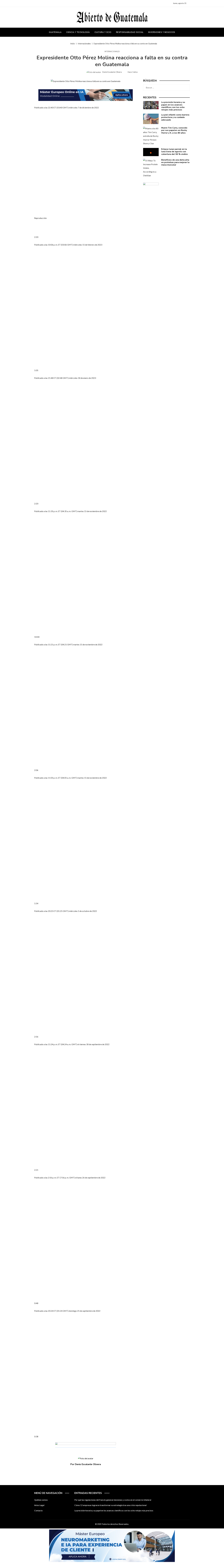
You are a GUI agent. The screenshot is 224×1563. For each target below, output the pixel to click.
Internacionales (112, 51)
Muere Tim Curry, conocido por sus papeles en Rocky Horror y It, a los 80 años (174, 130)
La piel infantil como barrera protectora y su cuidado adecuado (175, 117)
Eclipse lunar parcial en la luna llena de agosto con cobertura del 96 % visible (174, 151)
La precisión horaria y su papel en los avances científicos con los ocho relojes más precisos (173, 106)
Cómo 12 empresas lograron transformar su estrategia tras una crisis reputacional (110, 1505)
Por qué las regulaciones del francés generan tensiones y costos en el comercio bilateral (112, 1500)
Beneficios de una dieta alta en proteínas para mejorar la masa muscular (175, 162)
